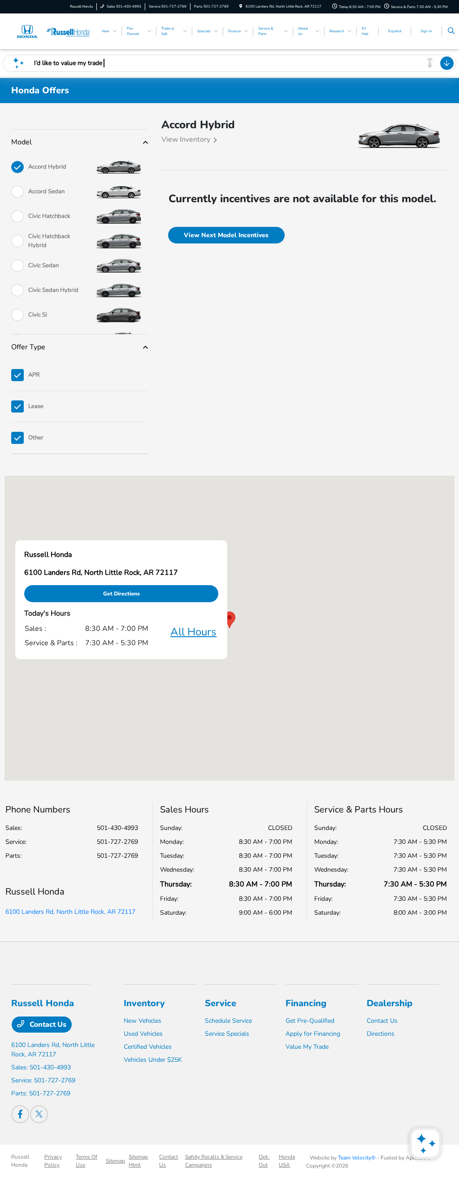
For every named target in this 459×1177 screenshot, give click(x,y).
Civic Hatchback (49, 216)
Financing (306, 1003)
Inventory (144, 1003)
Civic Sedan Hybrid (53, 290)
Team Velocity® (357, 1157)
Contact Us (47, 1024)
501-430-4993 (117, 828)
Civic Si (37, 315)
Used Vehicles (143, 1033)
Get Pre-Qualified (310, 1020)
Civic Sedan (43, 265)
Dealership (389, 1003)
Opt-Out (264, 1160)
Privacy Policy (53, 1160)
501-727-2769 (117, 842)
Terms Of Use (86, 1160)
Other (35, 438)
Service (220, 1003)
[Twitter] (39, 1114)
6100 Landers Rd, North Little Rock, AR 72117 (70, 912)
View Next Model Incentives (226, 235)
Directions (380, 1033)
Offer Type (28, 347)
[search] (451, 31)
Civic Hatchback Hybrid (49, 240)
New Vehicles (142, 1020)
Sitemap (115, 1160)
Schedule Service (228, 1020)
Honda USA (287, 1160)
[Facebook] (20, 1114)
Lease (35, 406)
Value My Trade (307, 1046)
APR (34, 375)
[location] (240, 6)
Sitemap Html (138, 1160)
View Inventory (185, 139)
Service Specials (227, 1033)
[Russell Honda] (51, 31)
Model (21, 142)
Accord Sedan (46, 191)
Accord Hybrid (47, 167)
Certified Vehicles (148, 1046)
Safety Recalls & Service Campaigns (213, 1160)
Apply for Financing (313, 1033)
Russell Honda (20, 1160)
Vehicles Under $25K (153, 1059)
